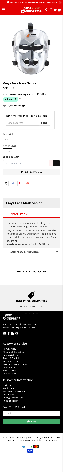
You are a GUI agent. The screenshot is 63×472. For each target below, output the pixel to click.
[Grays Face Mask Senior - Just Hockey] (32, 48)
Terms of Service (11, 370)
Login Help (8, 385)
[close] (60, 2)
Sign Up (31, 421)
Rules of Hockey (10, 400)
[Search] (56, 163)
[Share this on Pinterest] (20, 183)
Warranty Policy (10, 361)
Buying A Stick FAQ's (13, 397)
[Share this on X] (6, 183)
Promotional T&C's (12, 367)
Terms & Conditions (12, 358)
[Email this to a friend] (27, 183)
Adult (8, 139)
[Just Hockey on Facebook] (8, 334)
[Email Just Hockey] (4, 334)
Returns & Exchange (13, 355)
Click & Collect (10, 394)
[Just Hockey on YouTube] (16, 334)
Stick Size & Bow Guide (14, 391)
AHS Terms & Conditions (15, 364)
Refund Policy (9, 373)
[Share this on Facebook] (13, 183)
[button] (31, 214)
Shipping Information (13, 351)
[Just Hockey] (31, 10)
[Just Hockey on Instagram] (12, 334)
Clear (7, 151)
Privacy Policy (9, 348)
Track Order (9, 388)
